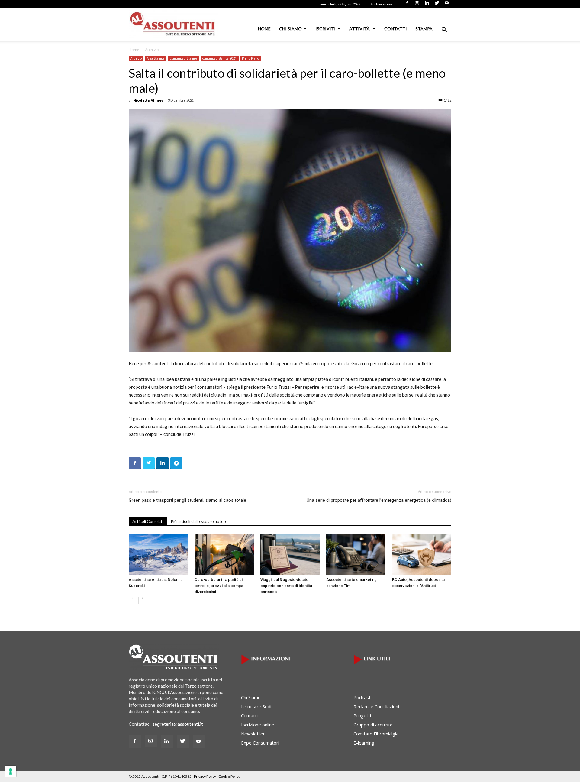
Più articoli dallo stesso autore (199, 521)
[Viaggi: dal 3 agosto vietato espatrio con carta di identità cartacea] (290, 554)
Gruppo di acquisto (373, 725)
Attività (360, 28)
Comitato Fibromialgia (375, 734)
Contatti (395, 28)
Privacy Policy (205, 776)
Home (264, 28)
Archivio (136, 58)
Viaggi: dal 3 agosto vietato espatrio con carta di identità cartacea (286, 585)
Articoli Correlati (147, 521)
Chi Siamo (290, 28)
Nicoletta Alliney (148, 100)
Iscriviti (325, 28)
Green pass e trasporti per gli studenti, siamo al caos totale (187, 500)
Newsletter (253, 734)
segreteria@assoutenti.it (178, 724)
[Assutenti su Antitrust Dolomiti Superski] (158, 554)
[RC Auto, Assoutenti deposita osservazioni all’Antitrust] (421, 554)
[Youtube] (446, 4)
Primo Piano (250, 58)
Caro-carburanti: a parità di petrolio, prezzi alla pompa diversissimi (219, 585)
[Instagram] (416, 4)
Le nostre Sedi (256, 706)
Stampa (424, 28)
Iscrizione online (257, 725)
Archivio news (382, 4)
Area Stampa (155, 58)
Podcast (362, 697)
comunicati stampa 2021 (219, 58)
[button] (444, 30)
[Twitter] (436, 4)
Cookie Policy (229, 776)
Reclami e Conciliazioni (376, 706)
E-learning (363, 743)
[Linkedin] (426, 4)
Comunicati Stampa (183, 58)
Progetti (362, 715)
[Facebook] (406, 4)
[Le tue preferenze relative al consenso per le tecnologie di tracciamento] (10, 771)
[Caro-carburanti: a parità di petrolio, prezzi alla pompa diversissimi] (224, 554)
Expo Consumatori (260, 743)
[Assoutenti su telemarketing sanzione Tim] (355, 554)
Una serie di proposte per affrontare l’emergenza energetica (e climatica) (379, 500)
